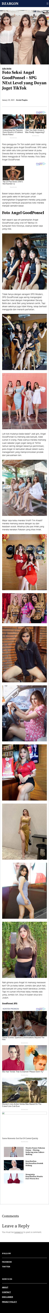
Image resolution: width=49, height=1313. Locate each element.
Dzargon (10, 3)
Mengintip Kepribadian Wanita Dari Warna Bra (34, 1176)
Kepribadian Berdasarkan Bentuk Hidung (34, 1163)
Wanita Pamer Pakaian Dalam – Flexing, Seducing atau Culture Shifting (35, 1151)
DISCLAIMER (7, 1297)
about (5, 1287)
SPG (15, 1003)
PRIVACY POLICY (9, 1302)
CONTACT (6, 1292)
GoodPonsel (7, 1003)
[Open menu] (47, 3)
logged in (18, 1232)
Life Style (6, 68)
